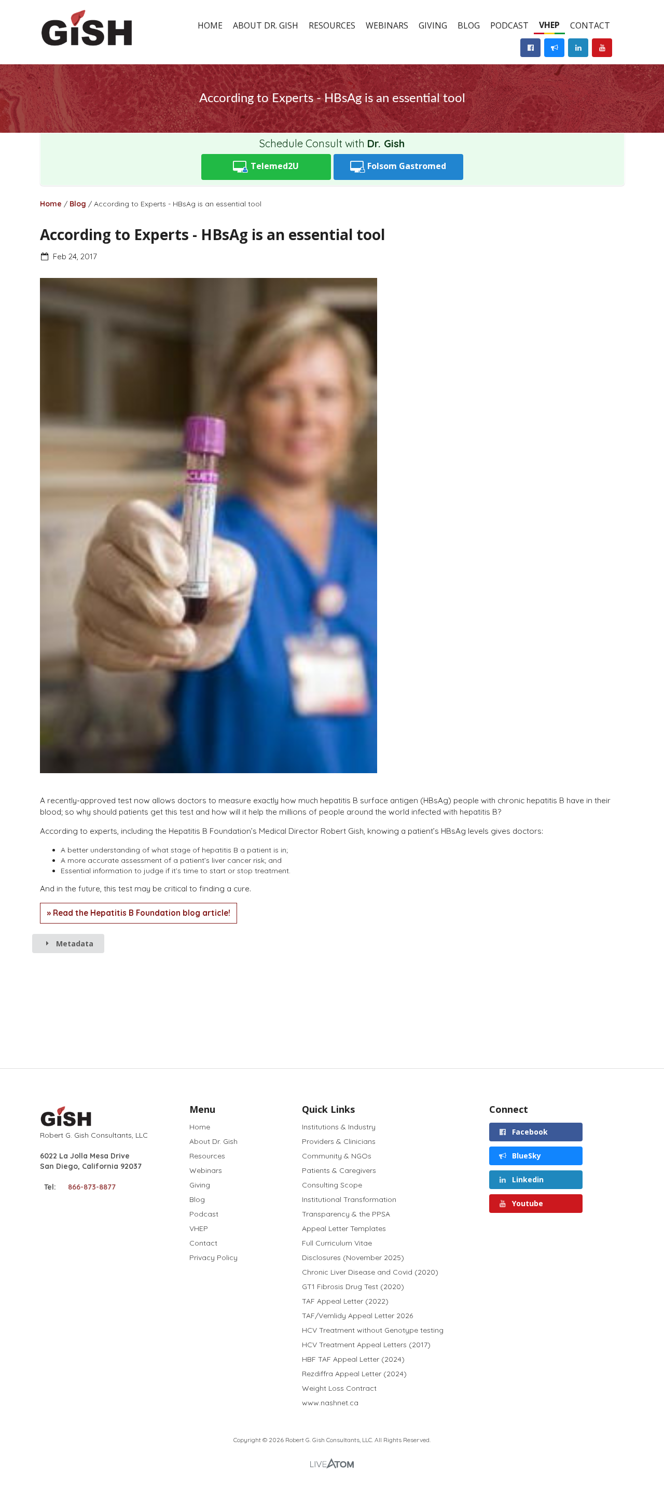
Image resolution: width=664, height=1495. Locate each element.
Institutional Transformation (349, 1199)
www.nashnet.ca (330, 1402)
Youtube (526, 1203)
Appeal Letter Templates (344, 1228)
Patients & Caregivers (339, 1170)
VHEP (549, 25)
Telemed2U (273, 166)
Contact (590, 25)
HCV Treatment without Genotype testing (373, 1330)
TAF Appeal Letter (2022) (345, 1301)
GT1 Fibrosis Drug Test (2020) (353, 1286)
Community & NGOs (336, 1156)
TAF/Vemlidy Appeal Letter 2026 (357, 1315)
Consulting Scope (332, 1185)
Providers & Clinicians (339, 1141)
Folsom (405, 166)
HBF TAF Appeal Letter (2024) (353, 1359)
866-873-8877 (92, 1187)
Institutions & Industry (339, 1127)
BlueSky (525, 1156)
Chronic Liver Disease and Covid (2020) (370, 1272)
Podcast (509, 25)
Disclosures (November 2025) (353, 1257)
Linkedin (527, 1179)
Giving (433, 25)
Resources (332, 25)
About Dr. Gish (265, 25)
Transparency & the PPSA (346, 1214)
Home (210, 25)
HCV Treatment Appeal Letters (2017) (366, 1344)
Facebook (529, 1132)
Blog (469, 25)
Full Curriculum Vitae (337, 1243)
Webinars (387, 25)
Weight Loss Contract (339, 1388)
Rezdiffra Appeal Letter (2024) (354, 1373)
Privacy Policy (213, 1257)
